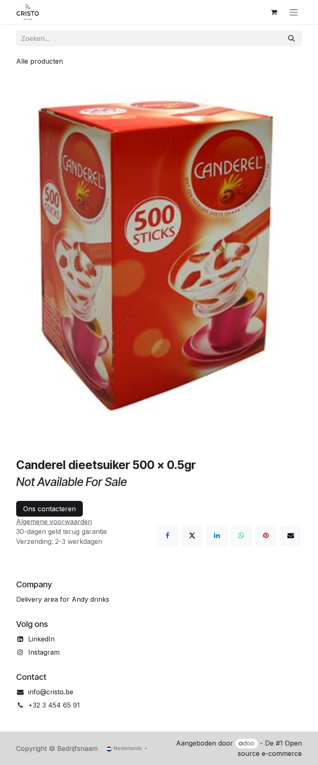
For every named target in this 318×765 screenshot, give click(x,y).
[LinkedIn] (217, 535)
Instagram (44, 652)
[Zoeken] (291, 38)
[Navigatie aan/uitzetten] (293, 12)
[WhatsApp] (241, 535)
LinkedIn (41, 639)
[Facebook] (168, 535)
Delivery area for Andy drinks (62, 599)
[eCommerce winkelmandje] (273, 12)
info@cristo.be (50, 692)
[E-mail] (291, 535)
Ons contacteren (49, 509)
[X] (192, 535)
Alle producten (39, 61)
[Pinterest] (266, 535)
